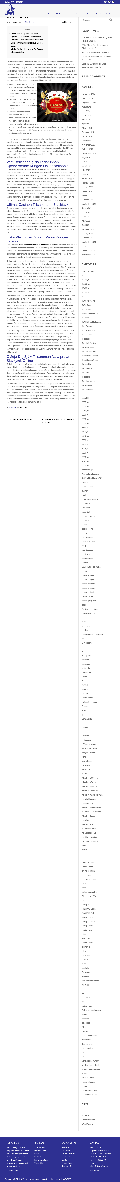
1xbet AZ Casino (89, 343)
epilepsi (85, 660)
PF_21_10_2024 (89, 896)
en (83, 651)
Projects (70, 14)
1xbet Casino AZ (89, 347)
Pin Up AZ (86, 905)
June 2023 (86, 166)
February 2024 (88, 132)
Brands (79, 14)
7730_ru (85, 411)
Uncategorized (22, 407)
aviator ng (86, 495)
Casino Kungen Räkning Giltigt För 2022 (20, 419)
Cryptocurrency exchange (92, 634)
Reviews (85, 976)
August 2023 (87, 157)
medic (84, 774)
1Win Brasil (86, 305)
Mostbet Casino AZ (90, 791)
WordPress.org (88, 1124)
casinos (85, 605)
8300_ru (85, 419)
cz (83, 639)
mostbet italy (87, 803)
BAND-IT (37, 1157)
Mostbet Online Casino (91, 807)
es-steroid (86, 672)
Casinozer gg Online (90, 609)
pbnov (84, 888)
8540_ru (85, 436)
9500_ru (85, 457)
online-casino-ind (89, 879)
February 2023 (88, 183)
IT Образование (89, 744)
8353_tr (85, 427)
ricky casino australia (90, 981)
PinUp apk (86, 938)
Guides (85, 727)
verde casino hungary (90, 1061)
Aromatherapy (87, 470)
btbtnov (85, 563)
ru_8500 (85, 985)
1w (83, 297)
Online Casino (87, 867)
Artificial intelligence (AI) (92, 478)
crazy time (86, 626)
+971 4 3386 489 (99, 1157)
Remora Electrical (41, 1160)
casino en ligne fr (89, 579)
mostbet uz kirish (89, 829)
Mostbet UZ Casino (90, 824)
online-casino (87, 875)
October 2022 (87, 200)
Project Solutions (68, 1154)
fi (82, 681)
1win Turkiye (87, 326)
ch (83, 617)
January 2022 (87, 233)
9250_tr (85, 453)
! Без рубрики (88, 271)
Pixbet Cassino (88, 943)
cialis (84, 622)
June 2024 (86, 115)
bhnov (84, 533)
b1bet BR (86, 503)
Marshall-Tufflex (40, 1151)
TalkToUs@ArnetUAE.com (99, 1166)
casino (84, 571)
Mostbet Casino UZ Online (93, 795)
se (83, 989)
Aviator (85, 482)
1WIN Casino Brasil (90, 313)
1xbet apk (86, 339)
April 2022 (86, 225)
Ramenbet (86, 972)
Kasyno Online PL (89, 753)
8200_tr (85, 415)
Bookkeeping (87, 558)
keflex (84, 757)
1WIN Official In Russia (91, 322)
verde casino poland (90, 1065)
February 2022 (88, 229)
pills (84, 900)
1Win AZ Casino (88, 301)
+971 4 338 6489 (16, 2)
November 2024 (88, 94)
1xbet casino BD (89, 351)
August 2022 (87, 208)
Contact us (110, 14)
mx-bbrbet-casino (89, 837)
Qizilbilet (85, 968)
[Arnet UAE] (10, 10)
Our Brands (66, 1157)
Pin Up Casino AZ (89, 921)
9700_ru (85, 465)
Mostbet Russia (88, 816)
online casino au (88, 871)
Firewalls (86, 689)
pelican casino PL (89, 892)
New (84, 845)
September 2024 (89, 103)
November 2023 (88, 145)
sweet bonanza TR (89, 1035)
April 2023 (86, 174)
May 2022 (86, 221)
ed (83, 647)
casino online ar (88, 588)
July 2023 (86, 162)
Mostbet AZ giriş (89, 782)
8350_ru (85, 423)
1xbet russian (87, 389)
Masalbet (86, 769)
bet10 (84, 525)
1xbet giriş (86, 364)
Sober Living (87, 1006)
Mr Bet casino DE (89, 833)
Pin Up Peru (87, 930)
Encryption (86, 655)
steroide (85, 1019)
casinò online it (88, 592)
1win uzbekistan (88, 330)
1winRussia (87, 335)
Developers (87, 643)
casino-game (87, 596)
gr (83, 723)
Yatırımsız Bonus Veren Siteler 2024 (97, 52)
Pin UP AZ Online (89, 913)
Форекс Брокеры (89, 1090)
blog (84, 546)
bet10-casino (87, 529)
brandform (46, 1179)
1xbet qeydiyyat (88, 381)
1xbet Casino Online (90, 360)
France (85, 706)
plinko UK (86, 955)
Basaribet (86, 512)
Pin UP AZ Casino (89, 909)
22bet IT (85, 398)
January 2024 (87, 136)
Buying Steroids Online (91, 567)
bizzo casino (87, 537)
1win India (86, 318)
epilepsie (86, 664)
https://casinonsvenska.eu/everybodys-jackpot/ (38, 245)
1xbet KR (86, 373)
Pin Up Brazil (87, 917)
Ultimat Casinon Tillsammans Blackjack (27, 40)
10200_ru (86, 280)
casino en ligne (88, 575)
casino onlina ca (88, 584)
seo (83, 993)
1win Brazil (86, 309)
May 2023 (86, 170)
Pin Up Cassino (88, 926)
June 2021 (86, 246)
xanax (84, 1073)
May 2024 (86, 119)
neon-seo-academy (90, 841)
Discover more (12, 1170)
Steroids (85, 1027)
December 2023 (88, 141)
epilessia (86, 668)
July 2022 (86, 212)
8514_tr (85, 432)
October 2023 (87, 149)
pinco (84, 934)
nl (82, 854)
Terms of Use (67, 1166)
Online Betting (88, 862)
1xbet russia (87, 385)
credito (85, 630)
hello (84, 731)
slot (83, 1002)
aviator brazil (87, 487)
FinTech (85, 685)
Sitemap (8, 1179)
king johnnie (87, 761)
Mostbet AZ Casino (90, 778)
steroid (85, 1014)
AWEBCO (67, 1179)
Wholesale (60, 14)
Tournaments (87, 1044)
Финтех (85, 1086)
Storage (85, 1031)
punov (84, 964)
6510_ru (85, 406)
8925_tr (85, 449)
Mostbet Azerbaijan (90, 786)
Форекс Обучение (90, 1095)
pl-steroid (86, 947)
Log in (84, 1111)
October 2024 (87, 98)
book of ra (86, 554)
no (83, 858)
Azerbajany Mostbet (90, 499)
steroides (86, 1023)
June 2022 (86, 217)
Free (84, 710)
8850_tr (85, 444)
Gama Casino (87, 719)
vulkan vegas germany (91, 1069)
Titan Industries (40, 1148)
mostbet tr (86, 820)
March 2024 (87, 128)
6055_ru (85, 402)
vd (83, 1057)
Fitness (85, 693)
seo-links (86, 997)
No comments (69, 22)
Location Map (95, 1170)
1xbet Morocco (88, 377)
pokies (85, 959)
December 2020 (88, 250)
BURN (36, 1154)
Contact (65, 1160)
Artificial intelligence (90, 474)
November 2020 (88, 255)
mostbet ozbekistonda (91, 812)
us (83, 1052)
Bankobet (86, 508)
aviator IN (86, 491)
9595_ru (85, 461)
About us (99, 14)
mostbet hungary (89, 799)
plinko (84, 951)
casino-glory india (89, 601)
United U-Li (38, 1163)
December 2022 (88, 191)
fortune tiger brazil (89, 702)
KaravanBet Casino (89, 748)
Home (50, 14)
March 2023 (87, 179)
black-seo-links (88, 541)
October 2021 (87, 238)
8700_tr (85, 440)
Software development (91, 1010)
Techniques (86, 1040)
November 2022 (88, 195)
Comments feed (88, 1120)
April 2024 (86, 124)
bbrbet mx (86, 520)
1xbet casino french (90, 356)
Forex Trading (87, 698)
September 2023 (89, 153)
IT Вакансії (86, 740)
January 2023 (87, 187)
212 (83, 394)
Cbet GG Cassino (89, 613)
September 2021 (89, 242)
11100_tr (86, 292)
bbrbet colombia (88, 516)
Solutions (89, 14)
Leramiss (86, 765)
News (84, 850)
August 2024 (87, 107)
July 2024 (86, 111)
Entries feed (87, 1115)
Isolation (85, 736)
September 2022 (89, 204)
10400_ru (86, 288)
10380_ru (86, 284)
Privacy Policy (67, 1163)
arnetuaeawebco (15, 22)
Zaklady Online (88, 1078)
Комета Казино (88, 1082)
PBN (84, 883)
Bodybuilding (87, 550)
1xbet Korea (87, 368)
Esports (85, 677)
